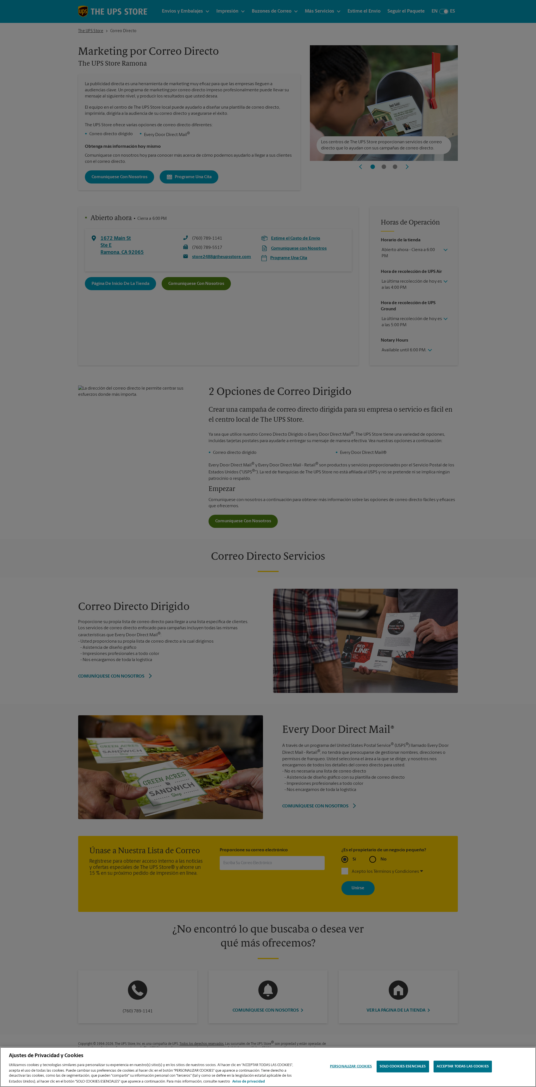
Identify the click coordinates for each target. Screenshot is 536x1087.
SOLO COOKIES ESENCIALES (403, 1066)
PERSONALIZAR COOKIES (351, 1066)
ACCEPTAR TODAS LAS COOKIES (463, 1066)
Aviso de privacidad (248, 1081)
